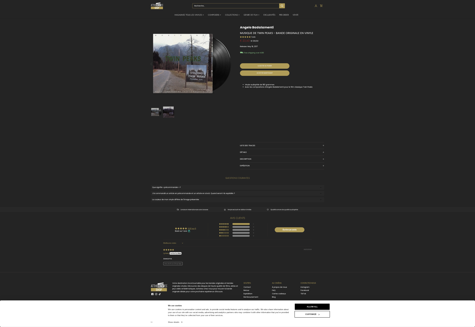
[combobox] (235, 5)
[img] (168, 250)
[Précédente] (154, 64)
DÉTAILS (243, 152)
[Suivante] (230, 64)
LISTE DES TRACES (247, 145)
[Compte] (316, 5)
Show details (173, 322)
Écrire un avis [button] (290, 229)
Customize (310, 314)
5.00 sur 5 (192, 228)
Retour (246, 290)
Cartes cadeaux (279, 293)
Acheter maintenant (265, 73)
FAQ (273, 290)
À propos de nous (279, 287)
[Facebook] (152, 294)
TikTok (303, 293)
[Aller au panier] (321, 5)
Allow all (312, 307)
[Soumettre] (282, 5)
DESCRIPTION (245, 159)
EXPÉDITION (245, 165)
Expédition (248, 293)
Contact (247, 287)
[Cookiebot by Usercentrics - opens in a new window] (151, 322)
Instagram (305, 287)
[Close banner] (335, 304)
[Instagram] (156, 294)
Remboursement (251, 297)
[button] (245, 37)
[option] (192, 63)
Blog (274, 297)
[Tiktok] (160, 294)
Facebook (305, 290)
